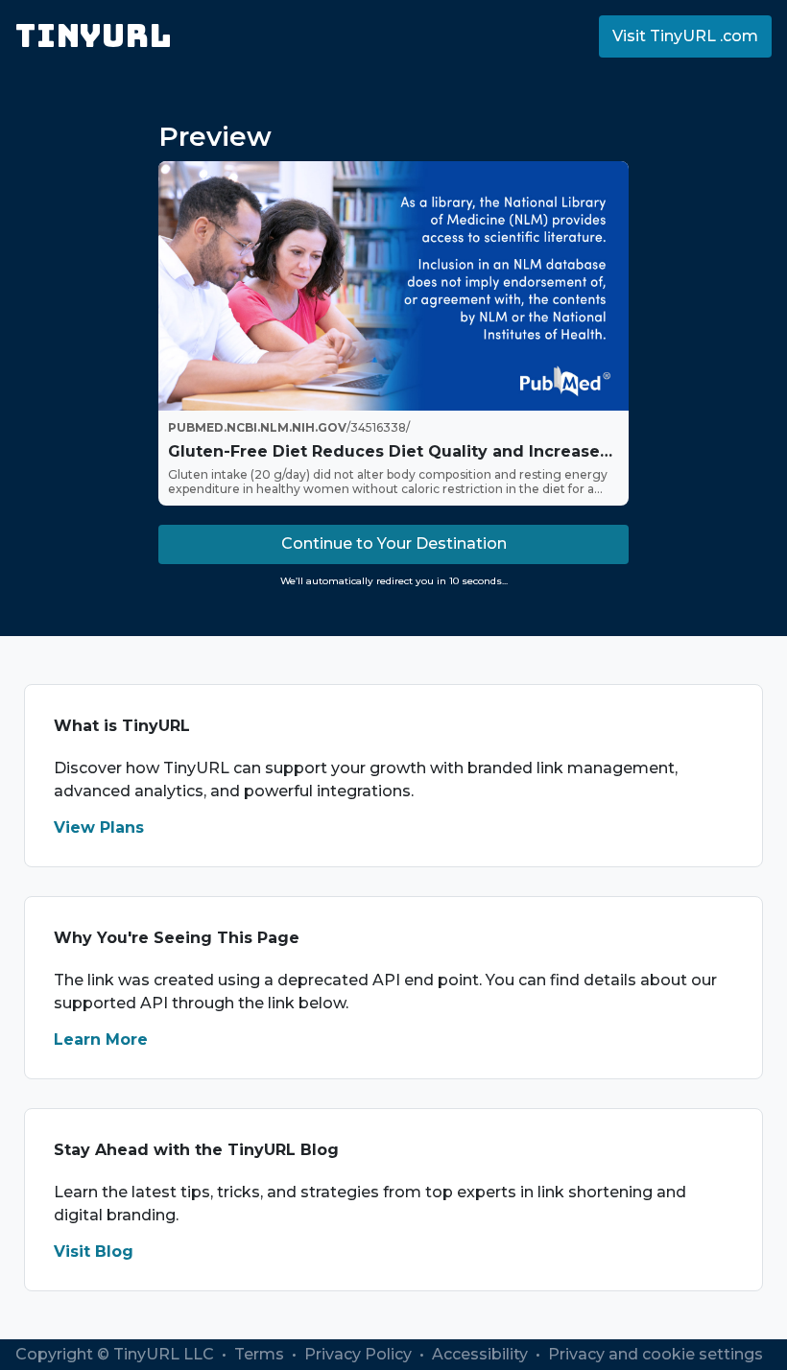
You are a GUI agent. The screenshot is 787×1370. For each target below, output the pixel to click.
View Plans (99, 827)
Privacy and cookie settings (655, 1354)
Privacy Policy (360, 1354)
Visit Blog (93, 1251)
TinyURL (93, 36)
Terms (261, 1354)
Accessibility (482, 1354)
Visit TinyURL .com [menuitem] (685, 36)
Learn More (101, 1039)
